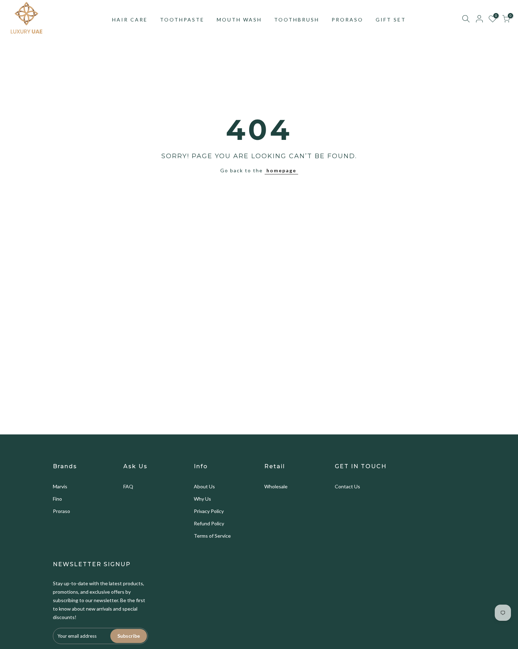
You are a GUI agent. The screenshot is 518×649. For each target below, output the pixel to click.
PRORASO (347, 20)
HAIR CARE (130, 20)
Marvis (60, 486)
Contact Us (347, 486)
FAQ (128, 486)
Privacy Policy (209, 511)
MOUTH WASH (239, 20)
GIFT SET (391, 20)
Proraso (61, 511)
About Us (204, 486)
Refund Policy (209, 523)
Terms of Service (212, 536)
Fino (57, 499)
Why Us (202, 499)
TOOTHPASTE (182, 20)
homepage (281, 170)
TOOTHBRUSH (296, 20)
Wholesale (276, 486)
